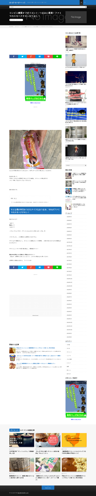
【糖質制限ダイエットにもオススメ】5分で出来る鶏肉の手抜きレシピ (74, 452)
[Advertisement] (35, 43)
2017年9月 (69, 249)
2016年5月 (69, 304)
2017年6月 (69, 256)
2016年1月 (69, 318)
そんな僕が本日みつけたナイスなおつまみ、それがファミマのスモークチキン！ (30, 202)
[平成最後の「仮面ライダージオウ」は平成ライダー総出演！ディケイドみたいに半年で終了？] (68, 191)
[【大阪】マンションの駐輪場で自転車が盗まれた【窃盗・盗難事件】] (68, 176)
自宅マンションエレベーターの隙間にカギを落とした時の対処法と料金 (79, 182)
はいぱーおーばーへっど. (23, 492)
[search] (86, 7)
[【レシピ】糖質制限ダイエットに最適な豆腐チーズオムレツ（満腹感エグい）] (12, 366)
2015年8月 (69, 337)
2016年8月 (69, 293)
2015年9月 (69, 333)
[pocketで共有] (48, 56)
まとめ (68, 124)
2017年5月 (69, 260)
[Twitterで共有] (22, 56)
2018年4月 (69, 235)
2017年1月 (69, 275)
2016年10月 (69, 286)
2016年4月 (69, 307)
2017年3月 (69, 267)
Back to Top (48, 487)
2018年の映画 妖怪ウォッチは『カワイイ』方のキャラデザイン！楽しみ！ (78, 205)
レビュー (68, 105)
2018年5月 (69, 231)
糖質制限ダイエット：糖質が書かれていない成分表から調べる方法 (21, 476)
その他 (68, 344)
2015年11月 (69, 326)
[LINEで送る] (57, 56)
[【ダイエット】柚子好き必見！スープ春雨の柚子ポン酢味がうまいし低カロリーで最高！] (12, 358)
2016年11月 (69, 282)
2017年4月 (69, 264)
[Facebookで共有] (13, 56)
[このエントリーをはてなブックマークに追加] (39, 56)
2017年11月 (69, 245)
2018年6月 (69, 227)
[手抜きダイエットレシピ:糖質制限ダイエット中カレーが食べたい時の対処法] (12, 350)
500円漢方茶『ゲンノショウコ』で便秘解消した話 (21, 452)
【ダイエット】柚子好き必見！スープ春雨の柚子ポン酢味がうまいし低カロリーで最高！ (38, 355)
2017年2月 (69, 271)
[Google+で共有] (31, 56)
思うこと (69, 370)
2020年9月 (69, 216)
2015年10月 (69, 329)
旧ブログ (68, 87)
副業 (68, 366)
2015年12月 (69, 322)
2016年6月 (69, 300)
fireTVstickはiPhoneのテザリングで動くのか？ (75, 67)
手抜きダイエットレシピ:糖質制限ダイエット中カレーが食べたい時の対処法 (35, 348)
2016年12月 (69, 278)
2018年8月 (69, 220)
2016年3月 (69, 311)
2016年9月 (69, 289)
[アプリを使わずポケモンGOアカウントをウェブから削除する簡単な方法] (68, 199)
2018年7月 (69, 224)
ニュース (69, 355)
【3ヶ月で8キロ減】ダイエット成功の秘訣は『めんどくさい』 (47, 452)
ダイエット (69, 352)
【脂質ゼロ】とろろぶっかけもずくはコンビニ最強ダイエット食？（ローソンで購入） (48, 477)
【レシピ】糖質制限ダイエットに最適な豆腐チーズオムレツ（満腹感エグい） (36, 363)
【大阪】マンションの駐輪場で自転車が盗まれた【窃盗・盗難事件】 (79, 175)
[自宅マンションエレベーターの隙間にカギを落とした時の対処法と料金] (68, 183)
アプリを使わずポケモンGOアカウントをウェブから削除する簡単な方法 (79, 198)
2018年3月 (69, 238)
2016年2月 (69, 315)
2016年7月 (69, 296)
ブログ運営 (69, 359)
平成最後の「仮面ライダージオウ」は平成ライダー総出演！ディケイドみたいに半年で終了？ (79, 190)
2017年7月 (69, 253)
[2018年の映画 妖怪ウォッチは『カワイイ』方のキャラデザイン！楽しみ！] (68, 206)
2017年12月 (69, 242)
